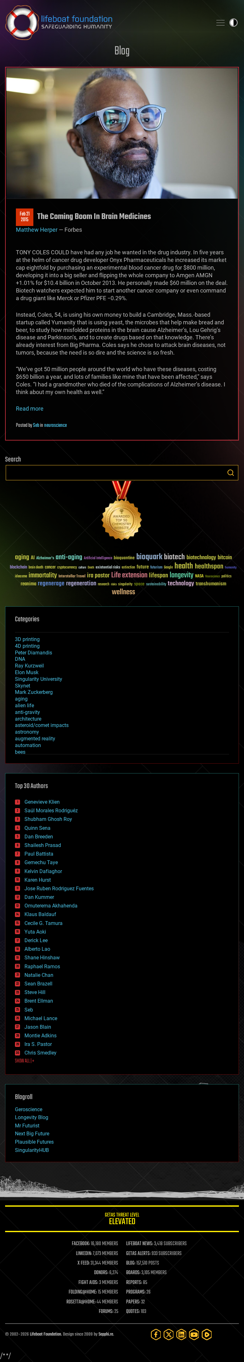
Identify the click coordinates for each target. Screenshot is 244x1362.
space (139, 584)
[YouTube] (194, 1334)
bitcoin (225, 557)
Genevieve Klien (42, 802)
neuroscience (55, 425)
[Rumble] (207, 1334)
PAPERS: (133, 1302)
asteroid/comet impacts (42, 725)
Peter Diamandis (33, 653)
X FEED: (84, 1263)
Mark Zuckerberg (34, 692)
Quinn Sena (37, 828)
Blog (122, 51)
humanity (231, 568)
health (183, 566)
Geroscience (28, 1109)
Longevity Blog (31, 1117)
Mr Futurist (27, 1126)
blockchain (18, 567)
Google (168, 568)
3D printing (27, 639)
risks (114, 584)
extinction (128, 568)
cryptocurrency (67, 568)
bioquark (149, 557)
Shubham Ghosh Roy (48, 819)
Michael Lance (40, 1018)
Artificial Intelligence (98, 558)
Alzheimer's (45, 558)
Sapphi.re (105, 1334)
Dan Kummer (39, 897)
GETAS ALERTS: (138, 1254)
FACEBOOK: (81, 1244)
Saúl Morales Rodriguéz (51, 811)
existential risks (108, 567)
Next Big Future (32, 1134)
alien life (24, 705)
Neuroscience (212, 577)
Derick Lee (36, 940)
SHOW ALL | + (24, 1061)
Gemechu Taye (41, 862)
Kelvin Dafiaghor (43, 871)
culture (82, 567)
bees (20, 752)
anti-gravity (27, 712)
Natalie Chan (38, 975)
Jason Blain (37, 1027)
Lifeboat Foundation (45, 1334)
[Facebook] (156, 1334)
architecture (28, 719)
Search (230, 472)
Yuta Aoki (35, 932)
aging (22, 557)
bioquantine (124, 558)
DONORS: (101, 1273)
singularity (125, 584)
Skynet (22, 686)
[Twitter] (169, 1334)
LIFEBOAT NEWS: (139, 1244)
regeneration (81, 583)
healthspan (209, 567)
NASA (199, 576)
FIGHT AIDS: (88, 1283)
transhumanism (211, 584)
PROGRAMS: (136, 1292)
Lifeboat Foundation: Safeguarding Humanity (106, 22)
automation (28, 745)
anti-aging (69, 557)
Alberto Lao (37, 949)
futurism (156, 568)
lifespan (158, 575)
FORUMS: (106, 1312)
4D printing (27, 646)
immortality (43, 575)
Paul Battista (38, 854)
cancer (50, 567)
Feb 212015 (25, 217)
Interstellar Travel (71, 576)
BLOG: (130, 1263)
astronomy (27, 732)
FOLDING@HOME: (83, 1292)
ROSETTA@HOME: (81, 1302)
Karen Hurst (37, 880)
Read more (30, 408)
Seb (36, 425)
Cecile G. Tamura (43, 923)
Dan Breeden (38, 837)
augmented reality (35, 739)
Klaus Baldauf (40, 914)
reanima (28, 584)
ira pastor (98, 575)
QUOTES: (133, 1312)
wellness (123, 592)
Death (91, 567)
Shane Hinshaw (42, 958)
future (143, 567)
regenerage (51, 583)
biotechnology (201, 557)
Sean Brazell (38, 984)
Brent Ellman (38, 1001)
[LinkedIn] (181, 1334)
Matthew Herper (37, 229)
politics (226, 577)
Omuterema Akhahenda (51, 906)
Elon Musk (26, 672)
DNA (20, 659)
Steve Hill (34, 992)
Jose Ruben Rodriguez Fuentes (59, 889)
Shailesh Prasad (42, 845)
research (103, 584)
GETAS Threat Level (122, 1220)
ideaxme (21, 577)
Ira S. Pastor (38, 1044)
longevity (181, 575)
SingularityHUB (32, 1150)
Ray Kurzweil (29, 666)
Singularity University (38, 679)
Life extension (129, 575)
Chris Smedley (40, 1053)
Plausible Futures (34, 1142)
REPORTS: (134, 1283)
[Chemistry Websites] (122, 512)
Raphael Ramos (42, 966)
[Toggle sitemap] (220, 22)
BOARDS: (133, 1273)
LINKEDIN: (84, 1254)
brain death (36, 568)
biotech (174, 557)
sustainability (156, 584)
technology (181, 584)
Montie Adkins (40, 1036)
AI (33, 558)
